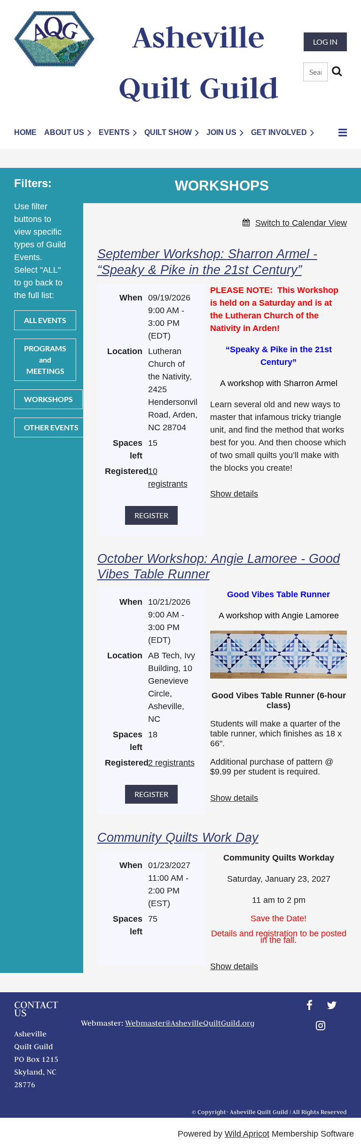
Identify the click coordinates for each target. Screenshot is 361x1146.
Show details (234, 493)
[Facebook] (309, 1005)
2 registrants (171, 762)
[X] (331, 1005)
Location (124, 351)
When (130, 297)
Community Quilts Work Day (178, 837)
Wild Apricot (247, 1133)
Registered (123, 471)
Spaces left (127, 449)
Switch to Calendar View (301, 223)
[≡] (334, 132)
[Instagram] (320, 1025)
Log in (325, 41)
